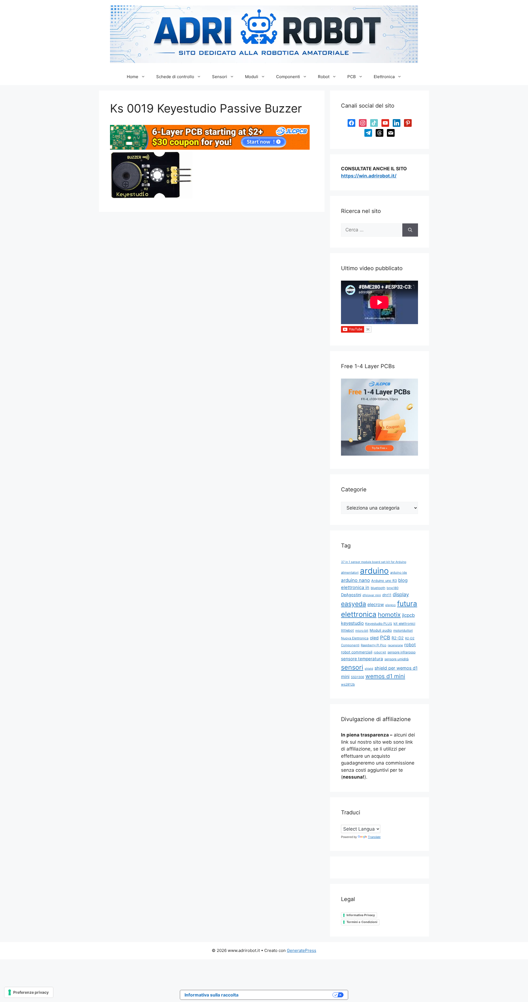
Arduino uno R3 (384, 581)
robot (410, 644)
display (401, 594)
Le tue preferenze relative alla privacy (288, 995)
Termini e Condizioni (361, 922)
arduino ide (398, 572)
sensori (352, 667)
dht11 (386, 595)
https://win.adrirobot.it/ (369, 176)
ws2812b (348, 684)
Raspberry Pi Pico (373, 645)
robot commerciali (356, 652)
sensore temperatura (362, 658)
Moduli (251, 76)
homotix (389, 614)
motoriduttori (403, 630)
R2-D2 (398, 638)
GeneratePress (301, 950)
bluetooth (378, 588)
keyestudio (352, 623)
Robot (323, 76)
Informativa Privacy (360, 915)
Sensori (219, 76)
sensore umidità (396, 659)
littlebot (347, 630)
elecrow (375, 604)
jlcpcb (408, 615)
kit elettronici (404, 624)
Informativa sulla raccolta (211, 995)
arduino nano (355, 580)
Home (132, 76)
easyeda (353, 604)
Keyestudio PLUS (378, 624)
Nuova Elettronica (355, 638)
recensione (395, 645)
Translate (374, 837)
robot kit (380, 652)
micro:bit (361, 631)
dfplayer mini (371, 595)
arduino (374, 571)
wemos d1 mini (385, 676)
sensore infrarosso (401, 652)
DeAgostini (351, 594)
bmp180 (392, 588)
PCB (351, 76)
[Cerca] (410, 230)
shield (369, 668)
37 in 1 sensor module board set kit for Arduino (373, 562)
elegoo (390, 605)
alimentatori (350, 572)
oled (374, 637)
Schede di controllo (175, 76)
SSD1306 (357, 677)
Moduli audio (381, 630)
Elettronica (384, 76)
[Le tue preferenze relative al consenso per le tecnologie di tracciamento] (28, 992)
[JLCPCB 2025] (210, 148)
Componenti (288, 76)
